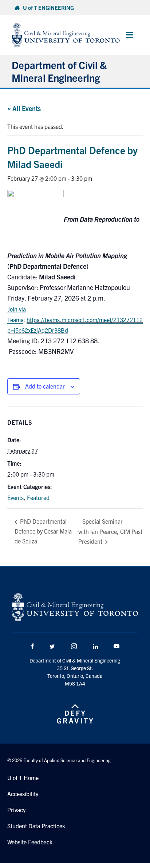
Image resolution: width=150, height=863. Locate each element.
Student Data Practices (36, 825)
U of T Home (23, 777)
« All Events (24, 108)
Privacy (16, 809)
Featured (38, 497)
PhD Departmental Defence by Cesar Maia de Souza (43, 531)
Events (15, 497)
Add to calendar (45, 386)
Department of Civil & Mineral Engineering (59, 71)
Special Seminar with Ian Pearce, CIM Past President (110, 531)
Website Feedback (29, 841)
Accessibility (22, 793)
